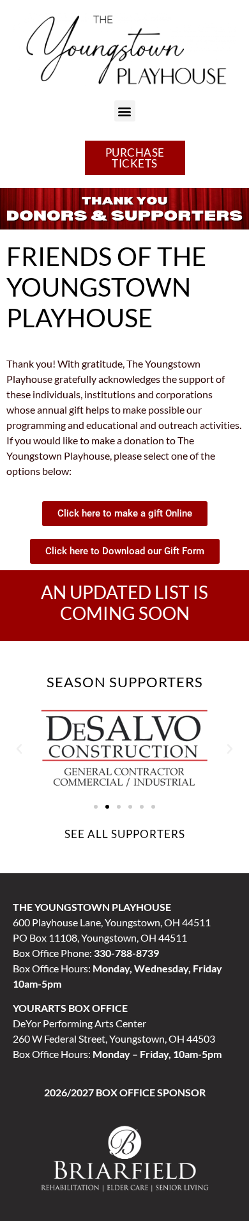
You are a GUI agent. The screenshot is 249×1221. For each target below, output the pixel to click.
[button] (124, 110)
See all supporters (124, 834)
